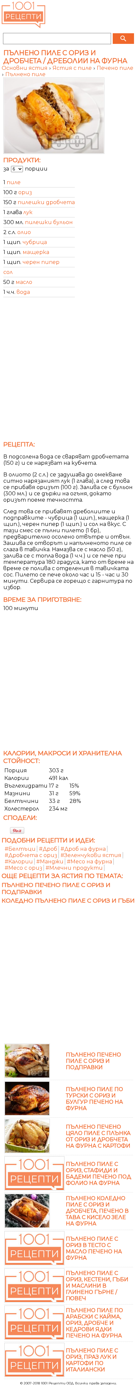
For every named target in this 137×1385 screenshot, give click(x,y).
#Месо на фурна (89, 861)
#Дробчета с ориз (31, 855)
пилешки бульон (49, 222)
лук (28, 212)
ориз (25, 192)
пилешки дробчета (46, 202)
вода (23, 292)
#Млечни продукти (74, 868)
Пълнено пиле (25, 74)
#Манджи (50, 861)
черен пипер (41, 262)
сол (8, 272)
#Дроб (48, 849)
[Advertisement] (68, 371)
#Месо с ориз (23, 868)
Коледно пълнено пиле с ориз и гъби (68, 900)
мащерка (36, 252)
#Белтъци (20, 849)
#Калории (19, 861)
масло (24, 282)
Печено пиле (115, 68)
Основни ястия (25, 68)
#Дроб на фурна (83, 849)
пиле (14, 182)
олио (24, 232)
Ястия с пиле (73, 68)
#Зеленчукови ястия (91, 855)
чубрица (35, 242)
